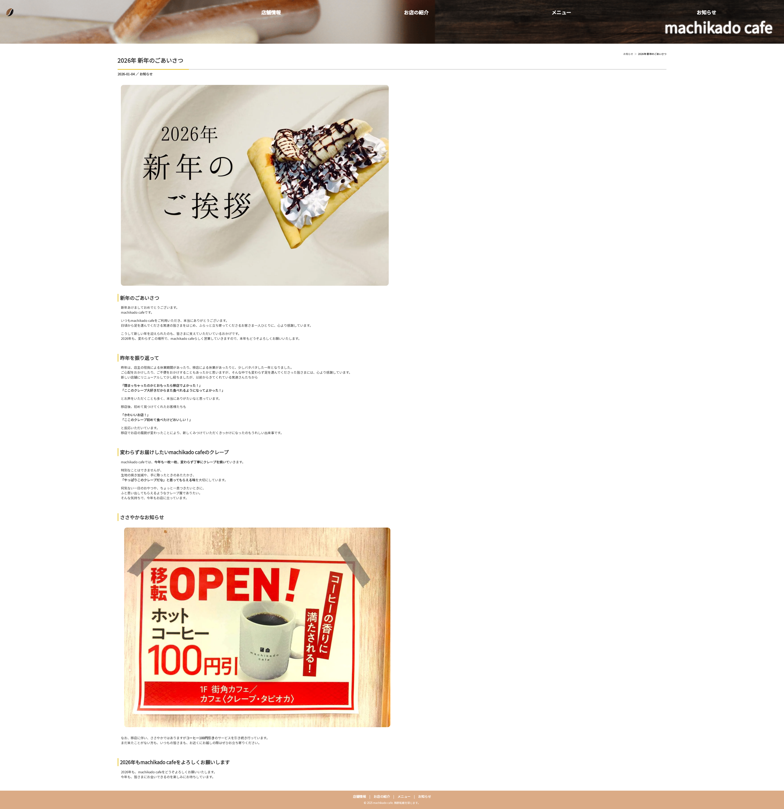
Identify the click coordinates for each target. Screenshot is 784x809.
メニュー (561, 12)
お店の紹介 (416, 12)
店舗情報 (271, 12)
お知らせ (706, 12)
